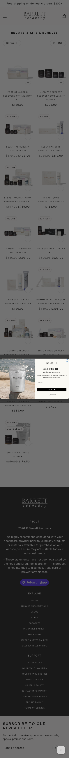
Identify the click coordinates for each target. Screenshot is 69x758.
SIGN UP (51, 389)
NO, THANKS (51, 395)
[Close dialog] (67, 360)
